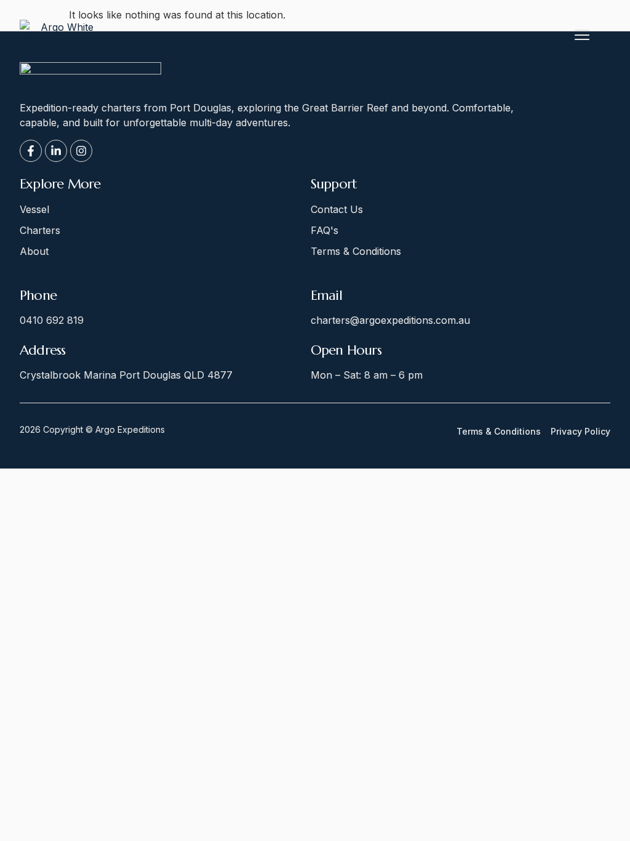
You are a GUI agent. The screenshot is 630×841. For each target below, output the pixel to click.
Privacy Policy (580, 431)
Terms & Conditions (499, 431)
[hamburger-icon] (582, 36)
